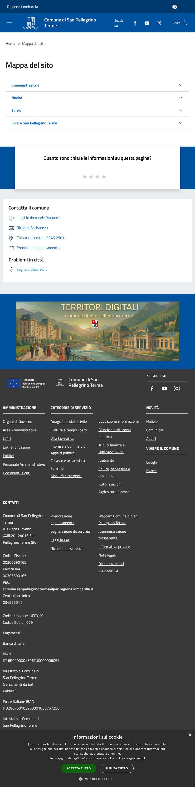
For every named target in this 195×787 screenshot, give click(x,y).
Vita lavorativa (62, 438)
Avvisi (151, 438)
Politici (8, 456)
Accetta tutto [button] (79, 768)
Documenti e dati (16, 473)
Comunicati (155, 430)
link (143, 758)
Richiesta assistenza (67, 548)
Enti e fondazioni (16, 447)
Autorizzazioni (110, 484)
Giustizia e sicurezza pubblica (114, 433)
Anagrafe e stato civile (69, 421)
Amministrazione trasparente (112, 534)
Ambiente (106, 460)
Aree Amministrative (20, 430)
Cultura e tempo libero (69, 430)
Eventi (151, 471)
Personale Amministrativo (24, 464)
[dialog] (97, 758)
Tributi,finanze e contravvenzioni (111, 448)
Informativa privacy (114, 546)
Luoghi (151, 462)
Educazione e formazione (118, 421)
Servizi (16, 110)
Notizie (152, 421)
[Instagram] (157, 23)
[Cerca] (185, 23)
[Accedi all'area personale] (174, 7)
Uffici (7, 438)
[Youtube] (145, 23)
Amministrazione (25, 85)
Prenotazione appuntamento (62, 519)
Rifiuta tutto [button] (116, 768)
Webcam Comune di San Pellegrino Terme (117, 519)
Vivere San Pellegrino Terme (34, 123)
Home (10, 43)
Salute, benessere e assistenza (114, 472)
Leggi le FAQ (61, 540)
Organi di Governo (17, 421)
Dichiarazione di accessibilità (111, 567)
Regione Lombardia (22, 7)
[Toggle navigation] (9, 22)
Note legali (107, 555)
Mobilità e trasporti (66, 476)
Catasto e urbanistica (68, 460)
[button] (97, 779)
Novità (16, 98)
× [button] (189, 735)
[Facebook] (133, 23)
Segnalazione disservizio (70, 531)
